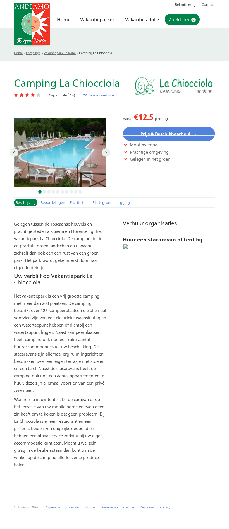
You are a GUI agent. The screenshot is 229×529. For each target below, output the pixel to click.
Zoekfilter (179, 19)
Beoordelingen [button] (52, 202)
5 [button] (57, 192)
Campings (33, 53)
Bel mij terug (185, 4)
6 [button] (62, 192)
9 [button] (75, 192)
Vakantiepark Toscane (60, 53)
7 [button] (66, 192)
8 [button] (71, 192)
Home (64, 19)
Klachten (129, 507)
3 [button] (49, 192)
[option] (60, 152)
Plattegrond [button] (102, 202)
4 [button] (53, 192)
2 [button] (44, 192)
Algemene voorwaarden (63, 507)
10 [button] (80, 192)
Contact (208, 4)
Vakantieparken (98, 19)
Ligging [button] (123, 202)
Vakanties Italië (142, 19)
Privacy (165, 507)
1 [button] (40, 192)
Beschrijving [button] (26, 202)
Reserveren (109, 507)
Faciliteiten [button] (79, 202)
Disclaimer (147, 507)
